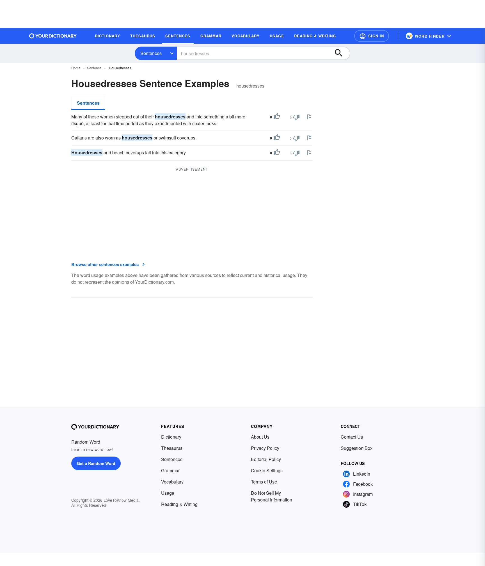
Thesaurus (171, 448)
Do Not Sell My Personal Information (271, 496)
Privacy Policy (265, 448)
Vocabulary (172, 481)
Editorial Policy (266, 459)
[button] (371, 36)
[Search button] (341, 53)
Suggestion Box (356, 448)
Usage (167, 493)
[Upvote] (276, 117)
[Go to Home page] (53, 35)
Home (76, 67)
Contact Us (352, 437)
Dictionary (171, 437)
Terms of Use (264, 481)
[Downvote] (296, 117)
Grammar (170, 470)
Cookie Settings (267, 470)
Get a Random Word (96, 463)
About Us (260, 437)
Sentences (151, 53)
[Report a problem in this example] (309, 116)
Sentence (94, 67)
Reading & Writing (179, 504)
